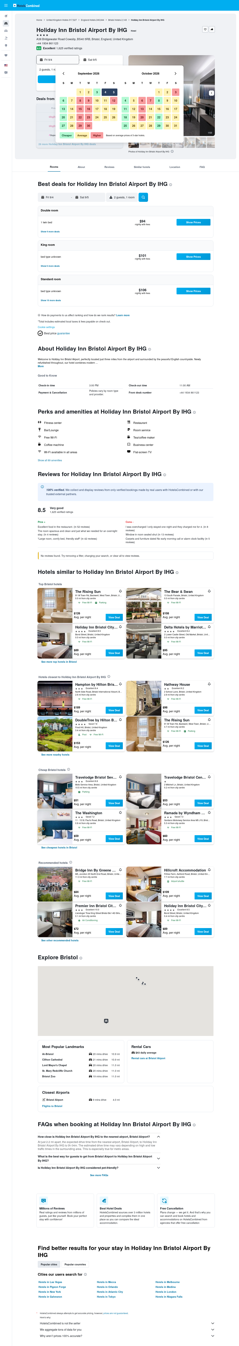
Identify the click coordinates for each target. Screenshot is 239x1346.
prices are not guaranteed (115, 1313)
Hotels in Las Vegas (50, 1282)
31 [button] (175, 126)
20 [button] (63, 117)
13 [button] (63, 109)
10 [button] (97, 100)
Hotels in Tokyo (106, 1296)
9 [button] (88, 100)
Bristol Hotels (114, 19)
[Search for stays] (5, 23)
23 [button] (88, 117)
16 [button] (88, 109)
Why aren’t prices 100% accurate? (61, 1336)
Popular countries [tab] (75, 1264)
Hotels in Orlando (107, 1287)
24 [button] (97, 117)
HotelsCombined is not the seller (60, 1323)
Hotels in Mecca (106, 1282)
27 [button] (63, 126)
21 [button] (71, 117)
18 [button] (105, 109)
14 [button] (71, 109)
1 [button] (80, 92)
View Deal (114, 617)
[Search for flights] (5, 16)
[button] (6, 5)
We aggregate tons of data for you (61, 1329)
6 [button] (63, 100)
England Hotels (88, 19)
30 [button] (88, 126)
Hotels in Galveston (50, 1296)
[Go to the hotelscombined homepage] (26, 5)
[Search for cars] (5, 30)
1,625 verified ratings (69, 48)
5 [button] (114, 92)
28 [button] (71, 126)
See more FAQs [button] (99, 1175)
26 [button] (113, 117)
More (41, 366)
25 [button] (105, 117)
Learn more (123, 315)
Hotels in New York (49, 1291)
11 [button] (105, 100)
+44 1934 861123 (47, 43)
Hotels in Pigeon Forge (52, 1287)
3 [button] (97, 92)
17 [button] (97, 109)
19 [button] (113, 109)
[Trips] (5, 55)
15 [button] (80, 109)
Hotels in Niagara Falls (169, 1296)
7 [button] (72, 100)
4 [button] (105, 92)
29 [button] (80, 126)
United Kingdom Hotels (57, 19)
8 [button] (80, 100)
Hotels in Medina (166, 1287)
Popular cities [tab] (49, 1264)
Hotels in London (166, 1291)
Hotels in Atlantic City (110, 1291)
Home (39, 19)
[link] (59, 661)
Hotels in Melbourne (168, 1282)
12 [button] (113, 100)
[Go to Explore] (5, 45)
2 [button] (88, 92)
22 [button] (80, 117)
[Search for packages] (5, 38)
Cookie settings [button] (46, 327)
